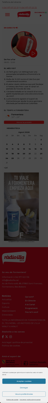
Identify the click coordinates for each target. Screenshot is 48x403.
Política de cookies (12, 399)
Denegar (24, 388)
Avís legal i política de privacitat (30, 399)
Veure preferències (24, 394)
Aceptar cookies (24, 381)
